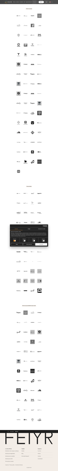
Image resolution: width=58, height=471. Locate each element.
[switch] (24, 240)
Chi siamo (12, 431)
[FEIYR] (8, 431)
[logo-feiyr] (8, 2)
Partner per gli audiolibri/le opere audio (29, 305)
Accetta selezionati (29, 244)
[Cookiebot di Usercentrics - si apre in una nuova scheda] (43, 226)
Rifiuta (17, 244)
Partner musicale (29, 8)
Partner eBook (29, 186)
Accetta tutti (41, 244)
